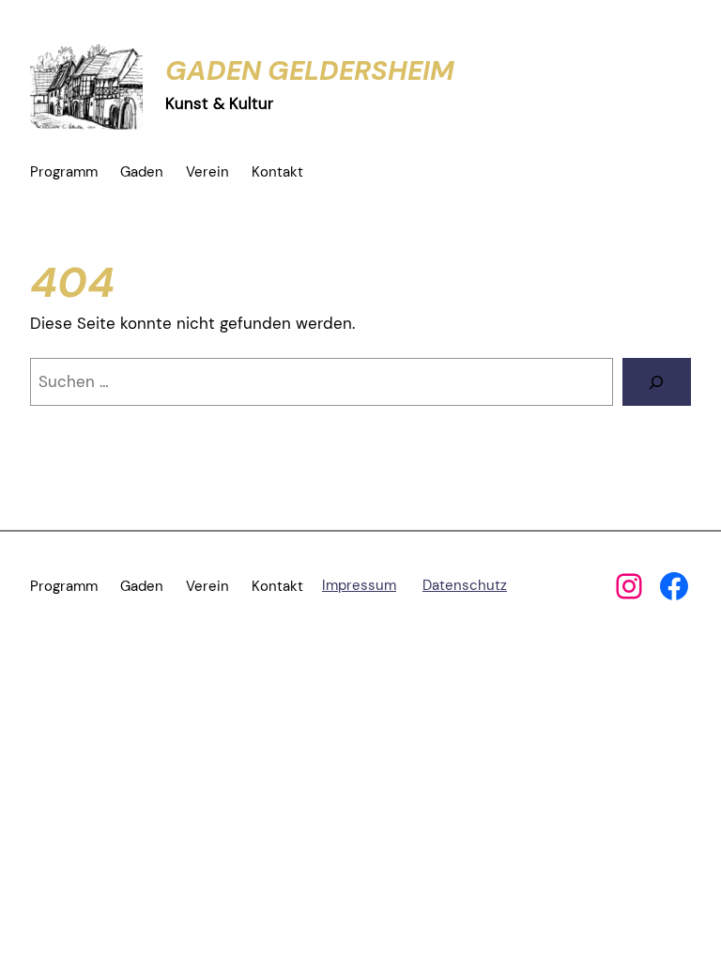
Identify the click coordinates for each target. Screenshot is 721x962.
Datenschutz (464, 586)
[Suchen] (656, 382)
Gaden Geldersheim (309, 70)
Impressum (359, 586)
